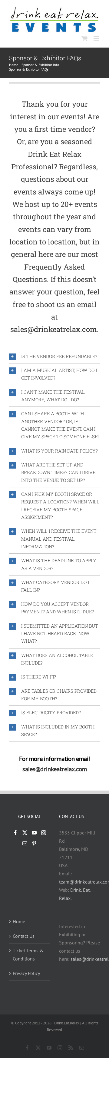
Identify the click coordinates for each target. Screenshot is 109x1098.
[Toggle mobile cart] (84, 38)
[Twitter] (24, 832)
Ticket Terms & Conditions (28, 954)
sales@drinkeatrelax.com (54, 768)
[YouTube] (34, 832)
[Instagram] (43, 832)
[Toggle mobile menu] (97, 38)
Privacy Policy (26, 973)
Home (19, 921)
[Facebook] (15, 832)
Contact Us (24, 936)
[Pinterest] (34, 843)
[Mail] (24, 843)
